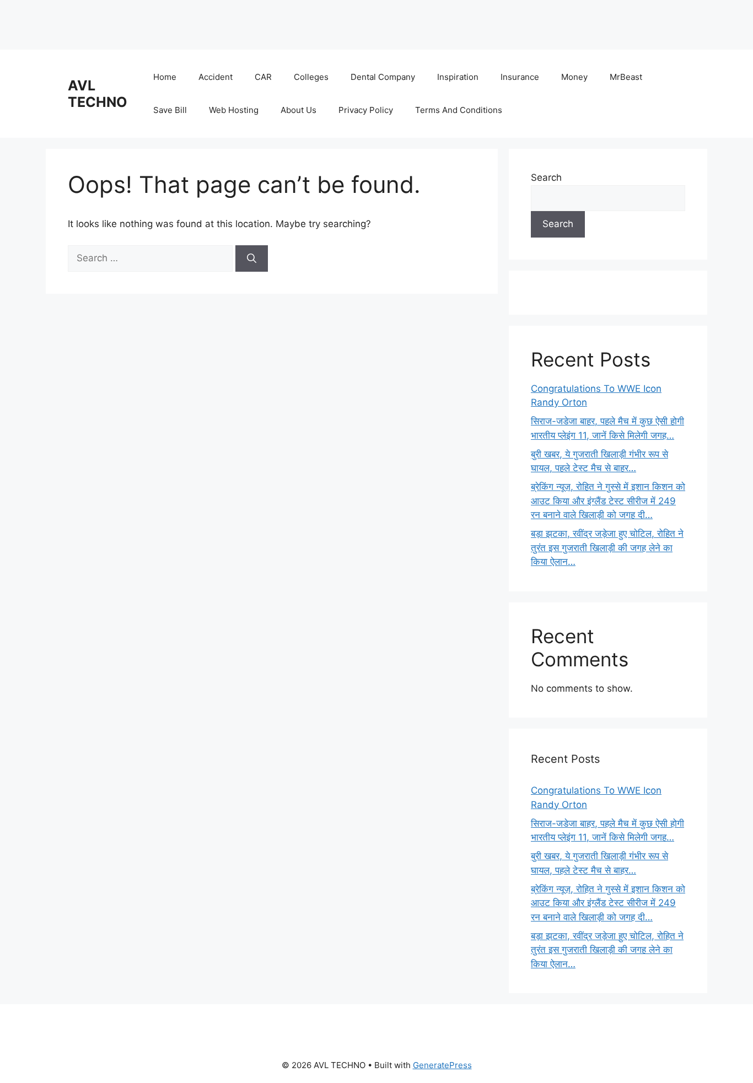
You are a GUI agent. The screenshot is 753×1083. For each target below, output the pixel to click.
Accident (215, 77)
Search (546, 177)
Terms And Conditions (458, 110)
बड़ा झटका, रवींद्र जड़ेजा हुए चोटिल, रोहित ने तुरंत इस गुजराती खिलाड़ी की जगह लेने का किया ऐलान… (607, 547)
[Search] (251, 258)
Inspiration (457, 77)
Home (164, 77)
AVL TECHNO (97, 93)
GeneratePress (442, 1065)
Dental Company (383, 77)
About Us (298, 110)
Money (574, 77)
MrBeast (626, 77)
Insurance (520, 77)
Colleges (311, 77)
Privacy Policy (365, 110)
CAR (263, 77)
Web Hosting (234, 110)
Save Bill (170, 110)
